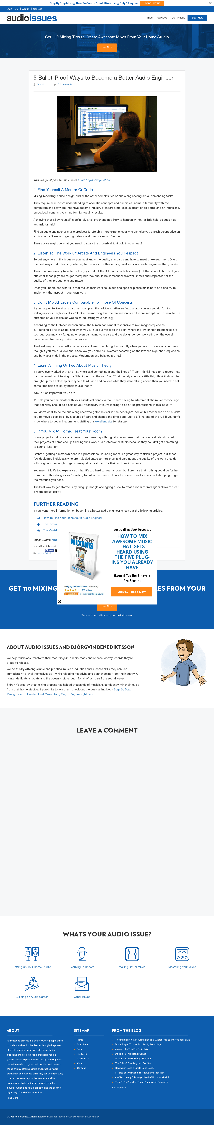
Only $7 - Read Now (132, 592)
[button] (132, 529)
